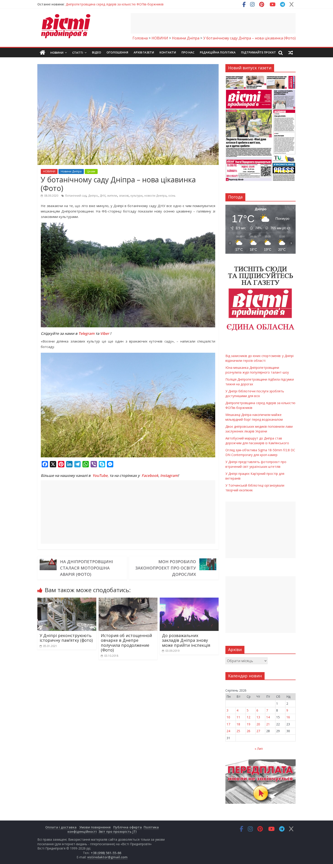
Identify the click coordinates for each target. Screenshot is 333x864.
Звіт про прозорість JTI (118, 831)
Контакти (167, 52)
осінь (172, 196)
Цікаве (91, 171)
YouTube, (100, 475)
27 (258, 731)
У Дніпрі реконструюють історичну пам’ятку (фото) (66, 638)
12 (248, 717)
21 (268, 724)
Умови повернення (95, 827)
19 (248, 724)
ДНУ (102, 196)
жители (112, 196)
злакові (124, 196)
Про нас (187, 52)
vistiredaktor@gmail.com (107, 857)
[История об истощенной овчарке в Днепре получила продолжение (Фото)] (128, 600)
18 (238, 724)
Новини (56, 53)
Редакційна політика (218, 52)
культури (136, 196)
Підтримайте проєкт (258, 52)
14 (268, 717)
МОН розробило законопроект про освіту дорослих (165, 568)
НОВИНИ (49, 171)
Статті (77, 53)
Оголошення (117, 52)
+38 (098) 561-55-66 (106, 853)
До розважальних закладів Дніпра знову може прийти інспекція (186, 640)
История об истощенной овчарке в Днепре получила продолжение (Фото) (126, 643)
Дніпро (93, 196)
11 (238, 717)
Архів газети (144, 52)
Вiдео (96, 52)
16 (288, 717)
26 (248, 731)
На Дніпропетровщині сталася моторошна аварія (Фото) (86, 568)
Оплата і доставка (61, 827)
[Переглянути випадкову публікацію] (291, 52)
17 (228, 724)
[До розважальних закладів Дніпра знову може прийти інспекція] (189, 600)
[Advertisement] (213, 23)
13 (258, 717)
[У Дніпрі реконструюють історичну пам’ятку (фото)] (66, 600)
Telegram (86, 333)
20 (258, 724)
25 (238, 731)
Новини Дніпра (71, 171)
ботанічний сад (75, 196)
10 (228, 717)
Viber (104, 333)
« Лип (259, 748)
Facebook (150, 475)
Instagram (169, 475)
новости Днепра (155, 196)
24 (228, 731)
